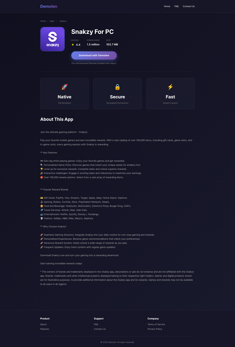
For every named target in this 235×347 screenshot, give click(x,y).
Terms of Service (156, 324)
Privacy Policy (155, 329)
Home (167, 6)
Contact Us (189, 6)
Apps (52, 21)
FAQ (176, 6)
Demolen (48, 6)
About (43, 324)
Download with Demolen (94, 55)
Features (44, 329)
